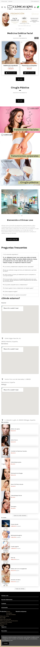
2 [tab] (18, 29)
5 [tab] (24, 29)
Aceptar (6, 643)
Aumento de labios (16, 579)
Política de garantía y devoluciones (9, 620)
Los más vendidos (11, 614)
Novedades (9, 613)
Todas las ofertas (20, 588)
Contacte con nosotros (6, 622)
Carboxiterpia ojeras (16, 462)
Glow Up (13, 557)
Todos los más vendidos (20, 515)
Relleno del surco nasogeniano (19, 568)
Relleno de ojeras (15, 429)
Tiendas (2, 625)
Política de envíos (4, 616)
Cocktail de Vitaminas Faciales (19, 451)
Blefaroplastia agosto (16, 535)
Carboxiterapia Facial (16, 495)
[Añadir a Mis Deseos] (9, 63)
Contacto (10, 1)
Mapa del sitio (3, 624)
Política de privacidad (5, 619)
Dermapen (13, 506)
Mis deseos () (35, 1)
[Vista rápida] (12, 63)
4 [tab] (22, 29)
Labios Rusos (14, 440)
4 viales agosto (15, 546)
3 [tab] (20, 29)
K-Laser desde (14, 524)
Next (38, 38)
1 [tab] (16, 29)
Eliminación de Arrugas (17, 473)
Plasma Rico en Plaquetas (29, 65)
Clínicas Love (4, 1)
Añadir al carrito (12, 72)
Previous (35, 38)
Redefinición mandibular (11, 65)
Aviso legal (2, 617)
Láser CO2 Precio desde (17, 484)
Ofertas (8, 611)
